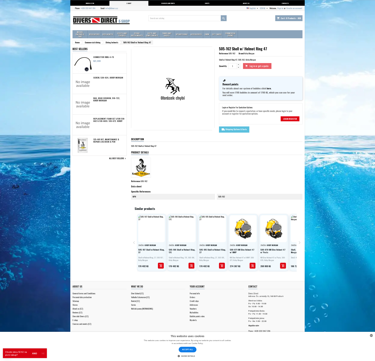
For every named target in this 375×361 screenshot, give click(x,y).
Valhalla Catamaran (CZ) (140, 297)
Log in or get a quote (256, 66)
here (269, 88)
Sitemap (76, 300)
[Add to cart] (161, 266)
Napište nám (253, 325)
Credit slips (194, 300)
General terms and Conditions (84, 293)
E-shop (129, 3)
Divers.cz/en (90, 3)
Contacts (285, 3)
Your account (197, 286)
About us (246, 3)
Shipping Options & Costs (234, 129)
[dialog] (187, 346)
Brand (241, 53)
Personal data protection (82, 297)
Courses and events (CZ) (82, 323)
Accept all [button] (187, 349)
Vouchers (193, 308)
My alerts (193, 320)
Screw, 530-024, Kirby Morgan (108, 77)
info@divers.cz (111, 8)
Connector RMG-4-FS (103, 57)
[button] (187, 356)
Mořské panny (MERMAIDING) (142, 308)
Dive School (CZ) (137, 293)
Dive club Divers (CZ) (80, 316)
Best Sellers (80, 49)
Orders (192, 297)
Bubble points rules (197, 316)
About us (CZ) (78, 308)
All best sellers (118, 158)
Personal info (195, 293)
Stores (75, 304)
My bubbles (194, 312)
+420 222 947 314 (87, 8)
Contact (252, 286)
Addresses (194, 304)
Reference (223, 53)
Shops (207, 3)
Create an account (294, 8)
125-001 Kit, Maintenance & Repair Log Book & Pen (106, 140)
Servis (133, 304)
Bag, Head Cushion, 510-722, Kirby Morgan (106, 99)
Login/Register (290, 118)
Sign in (280, 8)
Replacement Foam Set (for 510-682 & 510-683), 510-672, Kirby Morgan (109, 119)
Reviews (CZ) (77, 312)
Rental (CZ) (135, 300)
